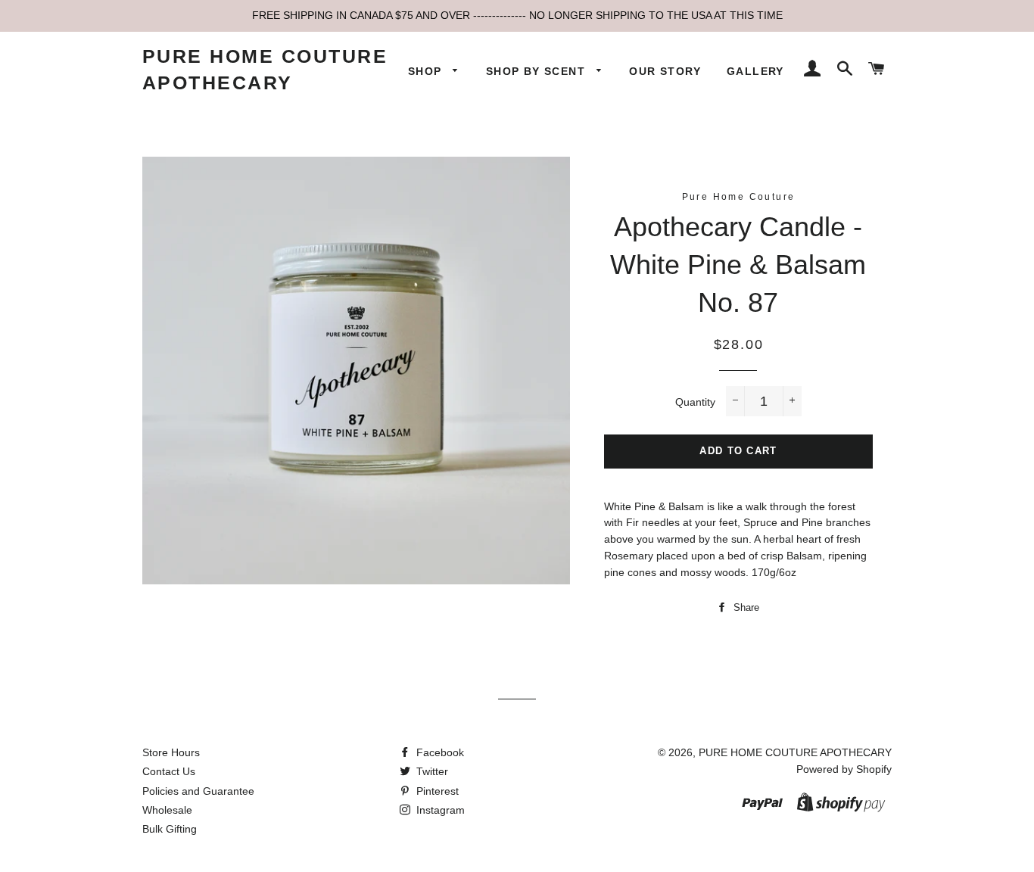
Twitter (430, 771)
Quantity (695, 402)
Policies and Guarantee (198, 791)
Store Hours (171, 752)
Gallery (755, 71)
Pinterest (436, 791)
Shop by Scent (538, 71)
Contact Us (168, 771)
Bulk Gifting (169, 829)
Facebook (438, 752)
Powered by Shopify (844, 769)
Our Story (665, 71)
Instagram (439, 810)
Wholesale (167, 810)
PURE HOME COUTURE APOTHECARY (265, 69)
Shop (427, 71)
